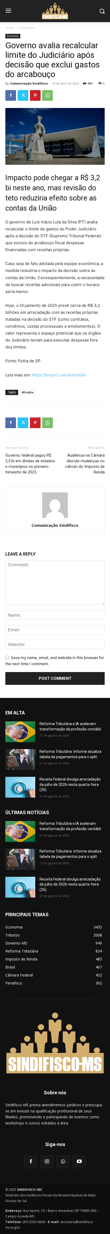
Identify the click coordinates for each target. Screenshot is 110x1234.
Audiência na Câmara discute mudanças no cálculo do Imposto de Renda (85, 464)
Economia (27, 27)
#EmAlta (28, 392)
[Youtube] (79, 1161)
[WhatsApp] (47, 95)
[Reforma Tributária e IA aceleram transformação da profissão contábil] (20, 731)
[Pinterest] (35, 95)
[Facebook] (10, 95)
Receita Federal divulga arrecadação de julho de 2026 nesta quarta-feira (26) (70, 784)
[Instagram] (47, 1161)
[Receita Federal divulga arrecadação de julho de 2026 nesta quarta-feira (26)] (20, 787)
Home (10, 27)
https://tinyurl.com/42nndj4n (59, 374)
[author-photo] (55, 518)
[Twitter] (23, 95)
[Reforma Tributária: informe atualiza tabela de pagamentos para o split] (20, 759)
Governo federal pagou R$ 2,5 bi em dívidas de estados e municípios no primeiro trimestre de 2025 (30, 464)
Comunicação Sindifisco (29, 83)
